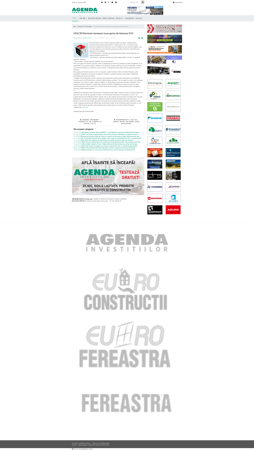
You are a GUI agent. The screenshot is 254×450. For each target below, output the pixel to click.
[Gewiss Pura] (155, 152)
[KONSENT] (173, 129)
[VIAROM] (155, 186)
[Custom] (108, 2)
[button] (178, 2)
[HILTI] (164, 28)
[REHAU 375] (164, 70)
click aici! (85, 107)
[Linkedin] (105, 2)
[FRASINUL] (155, 164)
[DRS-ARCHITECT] (155, 175)
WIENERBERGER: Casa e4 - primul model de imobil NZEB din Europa (126, 122)
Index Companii (109, 18)
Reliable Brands (94, 18)
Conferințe (129, 18)
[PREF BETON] (164, 49)
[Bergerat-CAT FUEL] (173, 164)
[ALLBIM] (164, 39)
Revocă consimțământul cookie (83, 449)
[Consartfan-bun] (155, 141)
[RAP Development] (173, 152)
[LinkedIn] (142, 38)
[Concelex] (164, 60)
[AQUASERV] (155, 129)
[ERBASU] (173, 95)
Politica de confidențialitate (101, 443)
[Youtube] (112, 2)
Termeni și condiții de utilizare (81, 443)
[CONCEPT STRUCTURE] (173, 175)
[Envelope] (116, 2)
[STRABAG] (173, 118)
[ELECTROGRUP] (155, 83)
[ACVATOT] (173, 198)
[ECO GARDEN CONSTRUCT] (173, 141)
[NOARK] (155, 106)
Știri (74, 18)
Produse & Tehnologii (82, 38)
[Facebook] (102, 2)
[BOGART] (173, 83)
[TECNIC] (145, 10)
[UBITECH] (155, 95)
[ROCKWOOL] (155, 198)
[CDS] (173, 106)
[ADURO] (173, 209)
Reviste (119, 18)
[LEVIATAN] (173, 186)
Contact (139, 18)
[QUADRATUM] (155, 209)
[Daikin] (155, 118)
